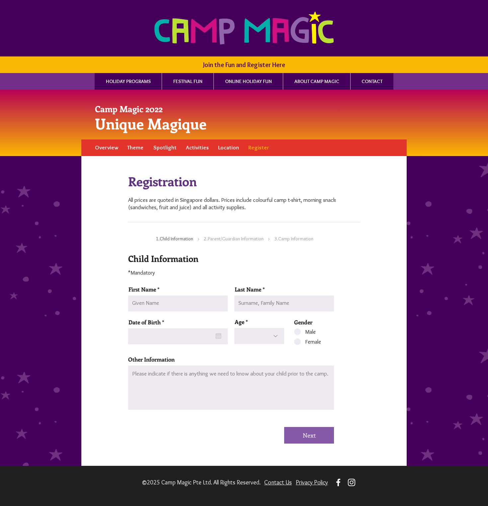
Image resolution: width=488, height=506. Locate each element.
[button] (244, 64)
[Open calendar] (218, 336)
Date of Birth (147, 322)
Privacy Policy (312, 482)
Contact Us (278, 482)
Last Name (248, 289)
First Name (142, 289)
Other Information (151, 359)
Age (239, 322)
